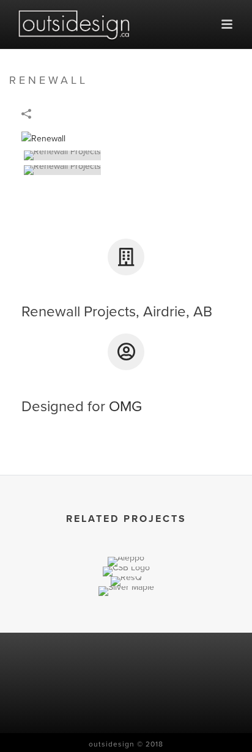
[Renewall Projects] (121, 155)
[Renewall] (43, 138)
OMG (125, 406)
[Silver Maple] (126, 629)
